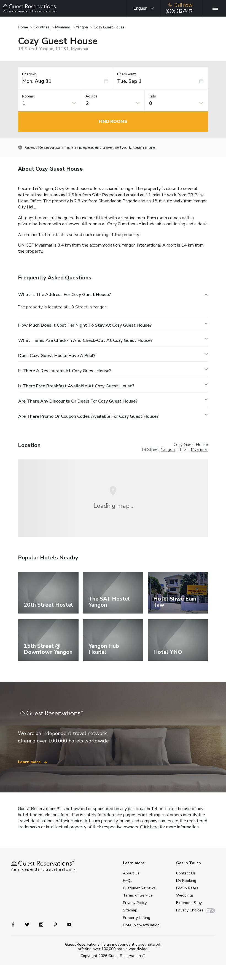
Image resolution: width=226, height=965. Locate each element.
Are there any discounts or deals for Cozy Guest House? (78, 401)
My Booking (186, 880)
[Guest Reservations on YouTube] (67, 924)
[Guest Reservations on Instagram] (42, 924)
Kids (152, 96)
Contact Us (186, 873)
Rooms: (28, 96)
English (140, 8)
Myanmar (62, 27)
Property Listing (136, 917)
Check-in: (29, 74)
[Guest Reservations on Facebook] (16, 924)
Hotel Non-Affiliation (141, 925)
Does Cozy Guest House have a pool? (56, 356)
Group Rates (187, 888)
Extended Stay (189, 902)
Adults (91, 96)
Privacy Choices (189, 910)
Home (23, 27)
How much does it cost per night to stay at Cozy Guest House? (85, 325)
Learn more (144, 147)
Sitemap (130, 910)
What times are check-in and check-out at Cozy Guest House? (85, 340)
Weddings (185, 895)
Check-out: (126, 74)
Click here (149, 827)
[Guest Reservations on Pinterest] (56, 924)
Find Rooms (113, 121)
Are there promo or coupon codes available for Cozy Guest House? (88, 416)
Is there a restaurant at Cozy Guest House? (64, 371)
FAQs (127, 880)
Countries (41, 27)
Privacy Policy (135, 902)
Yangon (82, 27)
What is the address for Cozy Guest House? (64, 295)
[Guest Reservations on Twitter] (28, 924)
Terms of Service (138, 895)
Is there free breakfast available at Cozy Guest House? (76, 386)
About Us (131, 873)
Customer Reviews (139, 888)
